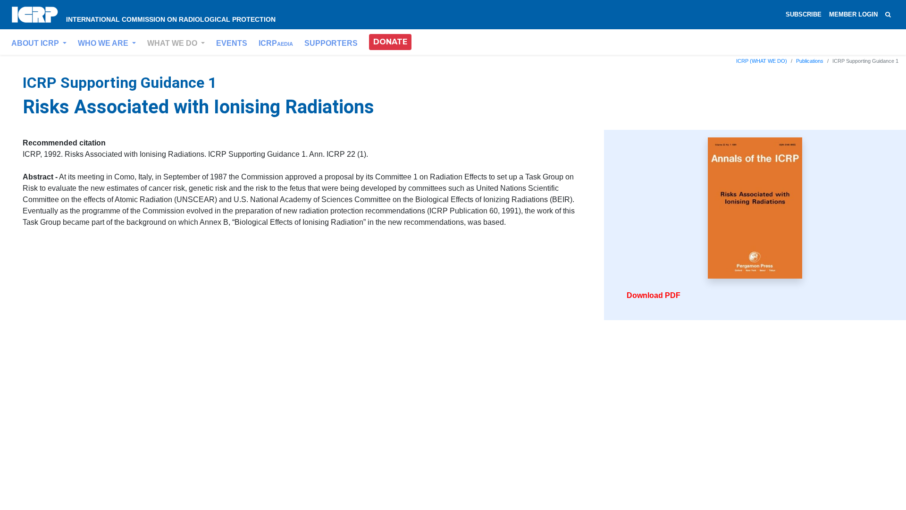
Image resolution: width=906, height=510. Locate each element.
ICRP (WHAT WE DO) (761, 61)
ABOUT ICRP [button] (36, 43)
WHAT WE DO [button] (173, 43)
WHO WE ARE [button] (104, 43)
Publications (809, 61)
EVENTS (231, 43)
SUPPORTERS (331, 43)
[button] (390, 42)
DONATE (390, 41)
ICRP (276, 43)
